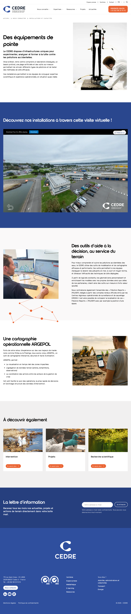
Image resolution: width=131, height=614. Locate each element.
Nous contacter (10, 588)
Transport (101, 586)
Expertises (57, 9)
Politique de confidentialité (28, 603)
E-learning (70, 588)
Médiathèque (71, 584)
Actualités (92, 9)
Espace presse (91, 2)
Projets (82, 9)
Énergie (100, 589)
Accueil (6, 18)
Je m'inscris (121, 504)
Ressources (71, 9)
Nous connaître (42, 9)
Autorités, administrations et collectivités (108, 581)
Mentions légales (9, 603)
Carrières (103, 2)
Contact (111, 2)
